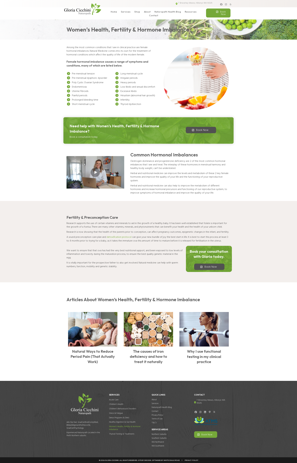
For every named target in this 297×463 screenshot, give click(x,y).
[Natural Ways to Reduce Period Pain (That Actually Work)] (93, 339)
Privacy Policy (190, 460)
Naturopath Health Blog (168, 11)
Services (126, 11)
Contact (153, 15)
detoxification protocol (119, 237)
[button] (221, 4)
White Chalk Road (172, 460)
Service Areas (160, 429)
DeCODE (147, 460)
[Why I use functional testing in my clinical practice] (204, 339)
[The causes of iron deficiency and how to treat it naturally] (148, 339)
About (147, 11)
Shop (137, 11)
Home (114, 11)
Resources (191, 11)
